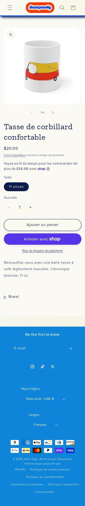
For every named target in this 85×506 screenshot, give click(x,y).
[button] (10, 7)
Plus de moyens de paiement (42, 250)
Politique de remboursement (50, 469)
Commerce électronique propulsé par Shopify (43, 464)
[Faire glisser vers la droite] (53, 113)
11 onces (16, 186)
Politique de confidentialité (45, 477)
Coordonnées (45, 492)
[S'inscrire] (70, 348)
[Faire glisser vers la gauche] (32, 113)
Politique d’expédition (63, 484)
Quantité (10, 197)
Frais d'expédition (15, 155)
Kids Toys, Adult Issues (40, 459)
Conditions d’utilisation (27, 484)
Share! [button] (13, 296)
